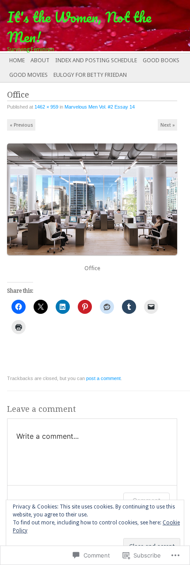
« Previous (21, 125)
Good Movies (28, 75)
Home (17, 60)
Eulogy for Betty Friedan (90, 75)
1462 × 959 (46, 106)
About (39, 60)
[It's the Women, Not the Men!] (76, 25)
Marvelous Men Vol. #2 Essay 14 (100, 106)
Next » (167, 125)
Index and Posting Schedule (96, 60)
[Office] (95, 259)
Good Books (161, 60)
